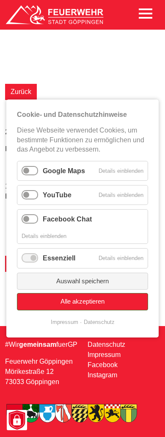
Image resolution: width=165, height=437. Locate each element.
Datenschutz (106, 344)
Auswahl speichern (82, 281)
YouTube (57, 195)
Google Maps (64, 170)
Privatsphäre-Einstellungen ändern (16, 420)
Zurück (21, 91)
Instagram (102, 375)
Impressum (104, 354)
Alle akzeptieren (82, 301)
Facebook (103, 364)
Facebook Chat (67, 219)
